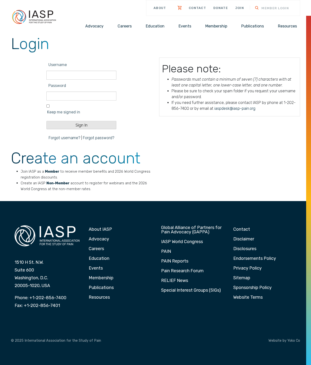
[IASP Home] (34, 16)
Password (57, 85)
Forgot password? (98, 138)
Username (57, 64)
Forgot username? (64, 138)
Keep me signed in (63, 112)
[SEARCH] (253, 8)
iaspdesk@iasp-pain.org (234, 108)
